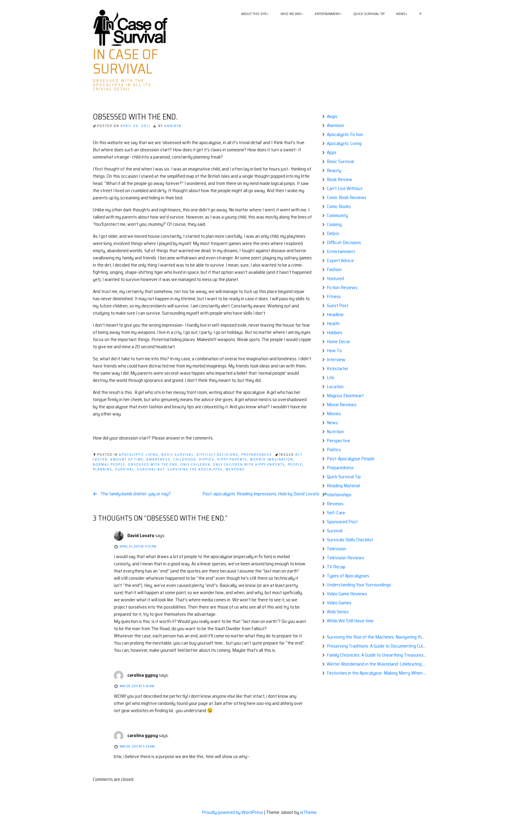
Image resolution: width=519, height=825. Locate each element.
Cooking (334, 224)
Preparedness (256, 454)
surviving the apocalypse (195, 469)
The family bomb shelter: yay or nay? (136, 493)
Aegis (332, 116)
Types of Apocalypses (348, 575)
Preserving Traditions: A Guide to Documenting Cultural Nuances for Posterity (401, 646)
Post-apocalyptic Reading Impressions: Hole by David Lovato (260, 493)
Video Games (339, 602)
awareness (158, 459)
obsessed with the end (153, 464)
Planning (102, 469)
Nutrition (335, 431)
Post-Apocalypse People (351, 458)
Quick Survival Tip (369, 14)
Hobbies (334, 332)
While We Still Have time (350, 620)
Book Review (339, 179)
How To (334, 350)
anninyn (172, 125)
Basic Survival (177, 454)
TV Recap (336, 566)
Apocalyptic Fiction (345, 134)
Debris (333, 233)
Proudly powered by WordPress (233, 812)
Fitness (334, 296)
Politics (334, 449)
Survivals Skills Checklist (350, 539)
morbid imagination (271, 459)
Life (330, 377)
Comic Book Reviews (346, 197)
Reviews (335, 503)
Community (337, 215)
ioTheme (308, 812)
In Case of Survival (125, 61)
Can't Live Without (345, 188)
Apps (331, 152)
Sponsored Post (342, 521)
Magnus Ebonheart (345, 395)
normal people (109, 464)
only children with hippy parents (249, 464)
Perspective (338, 440)
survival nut (151, 469)
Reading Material (343, 485)
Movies (334, 413)
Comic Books (339, 206)
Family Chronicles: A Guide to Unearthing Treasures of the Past (386, 655)
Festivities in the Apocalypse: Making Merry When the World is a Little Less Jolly (403, 673)
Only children (195, 464)
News (400, 14)
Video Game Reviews (347, 593)
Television (336, 548)
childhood (184, 459)
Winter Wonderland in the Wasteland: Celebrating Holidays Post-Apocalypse (400, 664)
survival (124, 469)
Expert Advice (340, 260)
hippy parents (232, 459)
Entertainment (327, 14)
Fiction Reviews (342, 287)
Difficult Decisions (217, 454)
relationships (339, 494)
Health (333, 323)
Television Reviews (345, 557)
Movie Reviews (342, 404)
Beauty (334, 170)
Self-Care (336, 512)
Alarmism (335, 125)
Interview (336, 359)
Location (335, 386)
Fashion (334, 269)
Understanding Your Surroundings (359, 584)
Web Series (338, 611)
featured (335, 278)
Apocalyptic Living (139, 454)
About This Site (254, 14)
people (295, 464)
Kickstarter (337, 368)
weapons (235, 469)
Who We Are (291, 14)
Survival (334, 530)
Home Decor (338, 341)
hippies (206, 459)
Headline (335, 314)
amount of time (127, 459)
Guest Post (337, 305)
